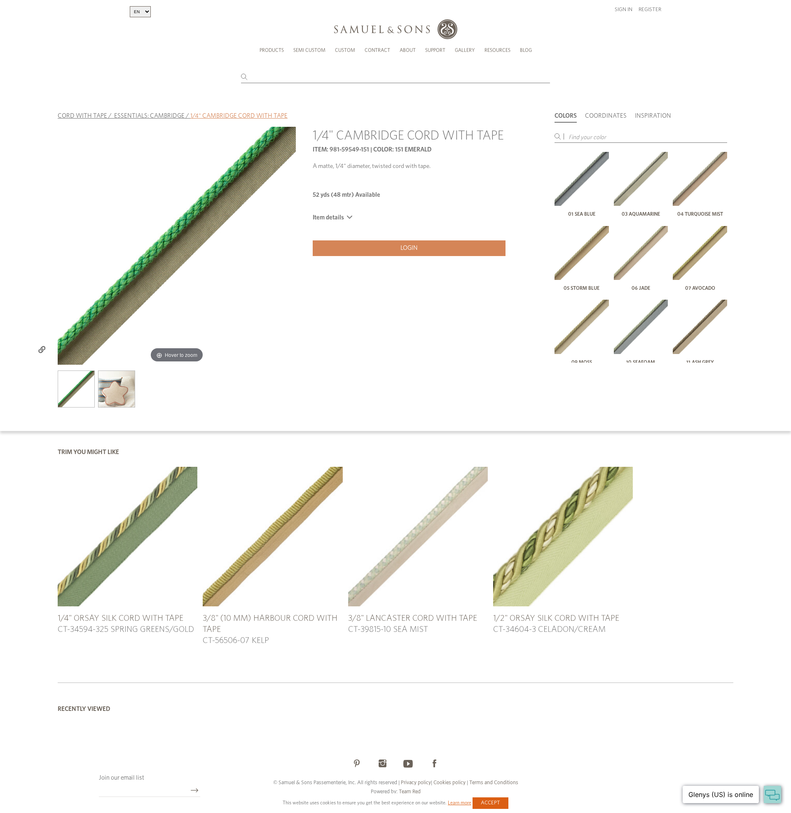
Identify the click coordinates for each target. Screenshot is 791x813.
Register (650, 9)
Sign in (623, 9)
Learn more (459, 802)
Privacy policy (416, 782)
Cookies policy (449, 782)
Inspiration (653, 116)
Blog (526, 50)
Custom (345, 50)
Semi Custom (309, 50)
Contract (377, 50)
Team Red (410, 791)
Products (272, 50)
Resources (497, 50)
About (408, 50)
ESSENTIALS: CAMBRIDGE (149, 116)
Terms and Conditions (493, 782)
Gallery (465, 50)
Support (435, 50)
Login (409, 248)
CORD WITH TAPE (82, 116)
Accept (490, 803)
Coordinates (606, 116)
